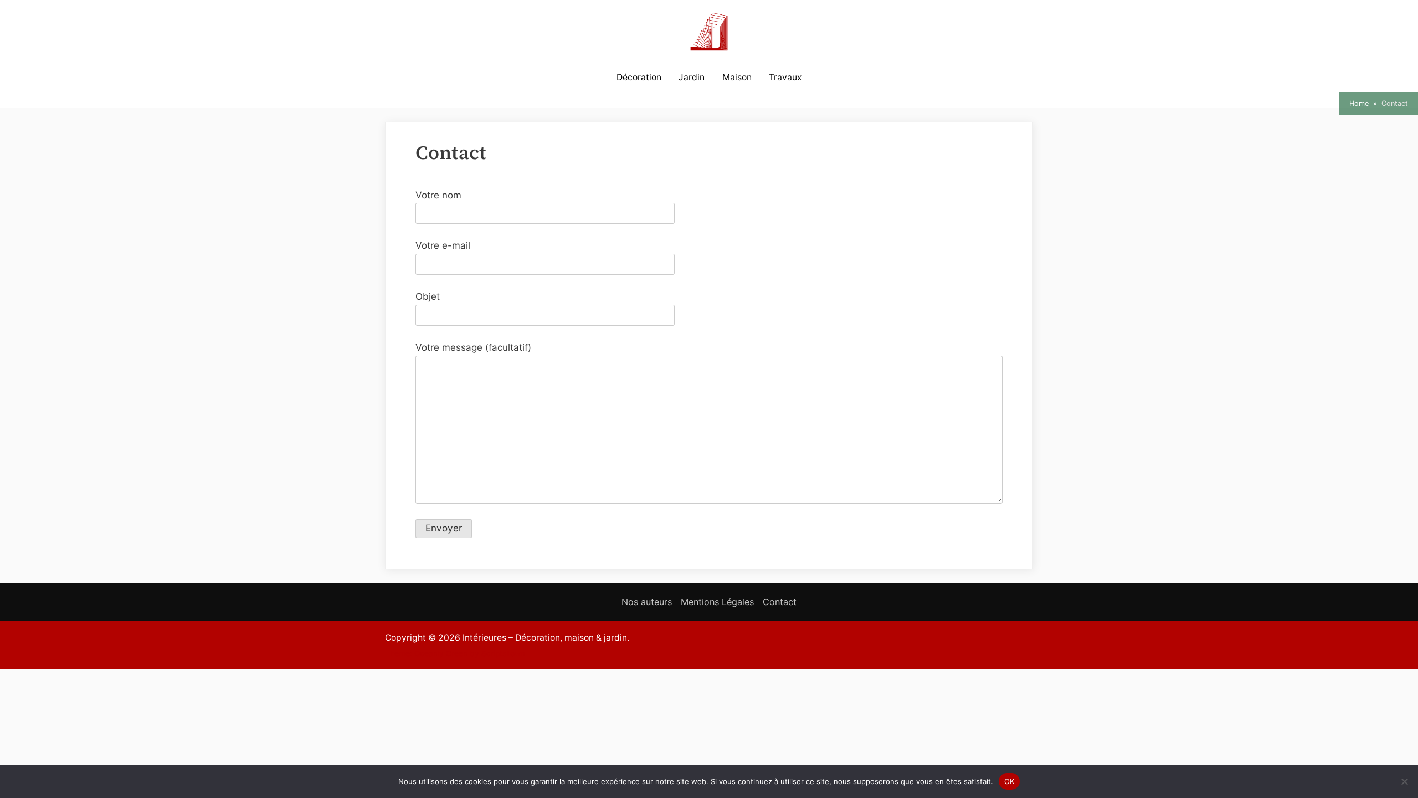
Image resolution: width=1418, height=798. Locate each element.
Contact (780, 601)
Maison (737, 77)
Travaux (785, 77)
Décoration (638, 77)
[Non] (1404, 781)
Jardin (692, 77)
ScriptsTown (503, 653)
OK (1009, 780)
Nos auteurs (646, 601)
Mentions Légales (717, 601)
